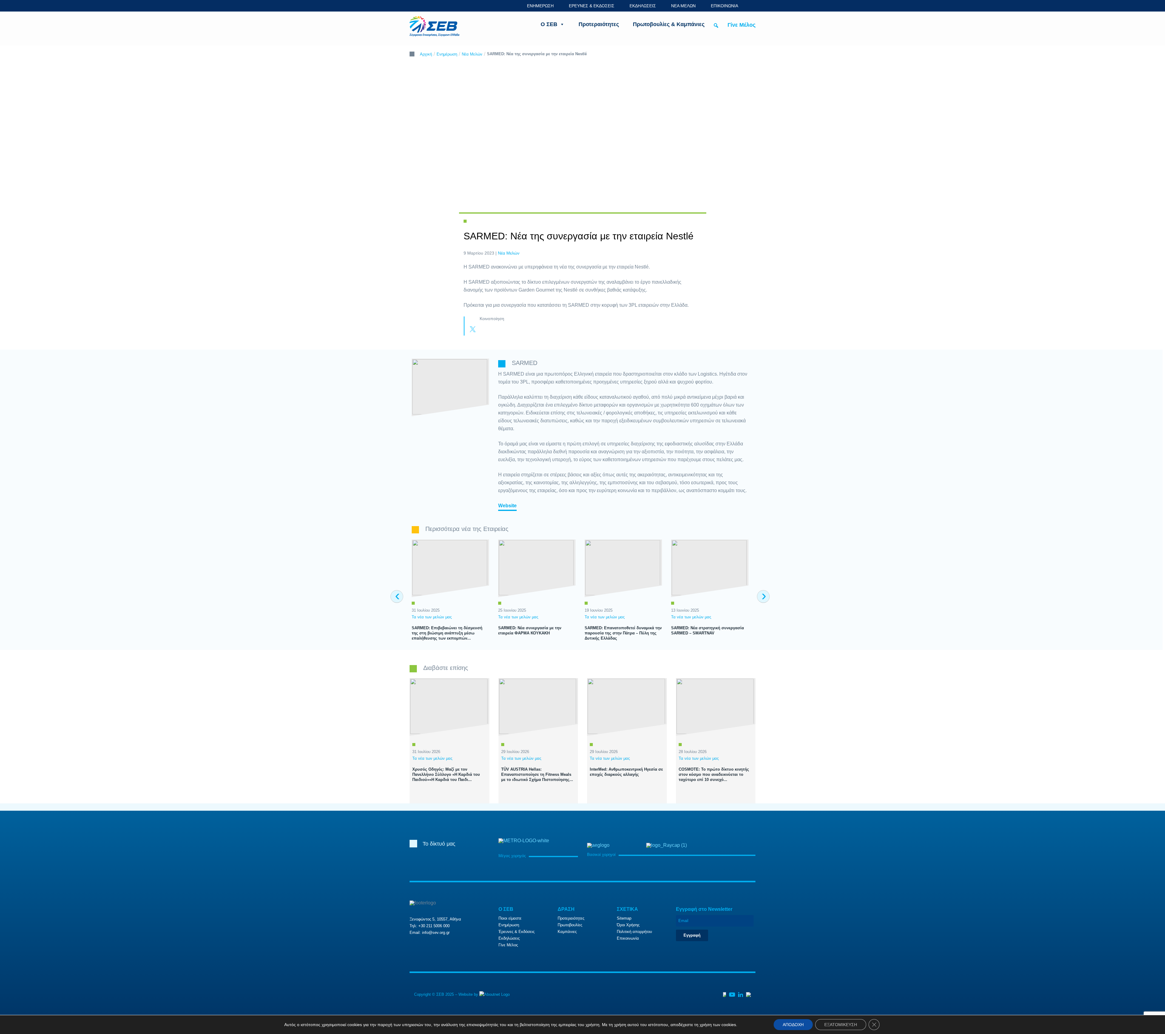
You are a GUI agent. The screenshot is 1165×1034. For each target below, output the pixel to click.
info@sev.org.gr (436, 932)
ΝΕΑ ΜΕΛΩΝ (683, 5)
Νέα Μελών (472, 54)
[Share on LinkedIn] (496, 330)
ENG (752, 5)
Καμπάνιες (567, 931)
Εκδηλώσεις (509, 938)
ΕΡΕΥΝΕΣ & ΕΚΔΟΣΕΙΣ (591, 5)
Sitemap (624, 918)
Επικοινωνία (628, 938)
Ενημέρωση (447, 54)
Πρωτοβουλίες (570, 925)
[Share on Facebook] (484, 330)
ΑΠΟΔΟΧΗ (793, 1024)
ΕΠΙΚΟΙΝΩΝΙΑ (724, 5)
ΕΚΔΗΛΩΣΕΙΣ (643, 5)
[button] (716, 25)
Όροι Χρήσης (628, 925)
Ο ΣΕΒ (549, 24)
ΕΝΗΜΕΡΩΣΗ (540, 5)
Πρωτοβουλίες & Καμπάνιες (668, 24)
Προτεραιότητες (599, 24)
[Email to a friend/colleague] (509, 330)
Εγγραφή (692, 935)
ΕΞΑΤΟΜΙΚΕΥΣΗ (840, 1024)
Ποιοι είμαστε (510, 918)
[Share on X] (472, 330)
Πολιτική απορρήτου (634, 931)
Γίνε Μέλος (741, 25)
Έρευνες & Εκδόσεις (516, 931)
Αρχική (426, 54)
